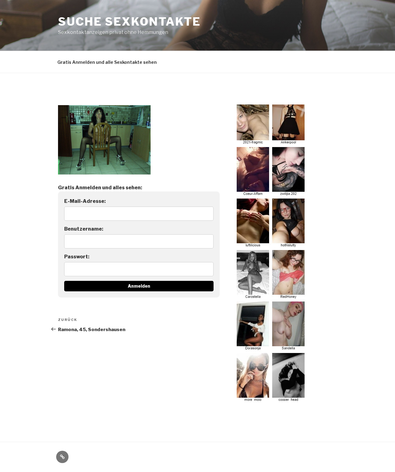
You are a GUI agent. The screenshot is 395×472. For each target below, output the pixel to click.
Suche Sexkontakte (129, 21)
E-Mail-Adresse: (85, 201)
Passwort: (76, 257)
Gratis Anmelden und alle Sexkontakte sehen (107, 62)
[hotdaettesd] (271, 399)
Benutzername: (83, 229)
